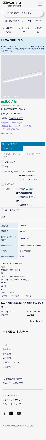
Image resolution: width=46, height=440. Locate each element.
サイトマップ (40, 4)
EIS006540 (23, 205)
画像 (6, 167)
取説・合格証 (10, 210)
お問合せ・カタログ (12, 362)
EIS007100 (23, 189)
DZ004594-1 (27, 179)
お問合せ (9, 148)
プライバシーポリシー (13, 400)
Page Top (35, 321)
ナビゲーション (20, 13)
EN (29, 3)
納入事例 (7, 358)
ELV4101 (30, 315)
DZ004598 (26, 171)
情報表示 (7, 354)
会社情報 (7, 367)
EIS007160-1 (24, 197)
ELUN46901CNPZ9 (35, 312)
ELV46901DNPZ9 (16, 118)
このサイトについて (12, 404)
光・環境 (7, 349)
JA (26, 3)
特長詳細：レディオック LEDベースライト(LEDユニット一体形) (24, 155)
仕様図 (7, 189)
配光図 (7, 184)
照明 (5, 345)
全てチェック (10, 162)
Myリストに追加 (11, 144)
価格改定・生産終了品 (13, 383)
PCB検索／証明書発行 (13, 379)
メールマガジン (10, 395)
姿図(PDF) (9, 171)
